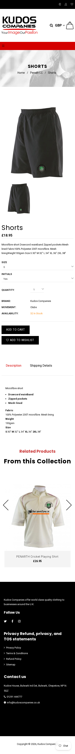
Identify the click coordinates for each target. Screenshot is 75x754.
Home (21, 72)
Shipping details (41, 365)
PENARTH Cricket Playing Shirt (37, 556)
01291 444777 (14, 696)
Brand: (6, 301)
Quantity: (8, 289)
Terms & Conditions (17, 653)
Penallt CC (36, 72)
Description (13, 365)
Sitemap (10, 664)
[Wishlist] (72, 4)
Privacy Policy (13, 647)
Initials (7, 274)
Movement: (9, 307)
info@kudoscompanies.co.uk (23, 702)
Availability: (10, 313)
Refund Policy (13, 658)
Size (4, 262)
